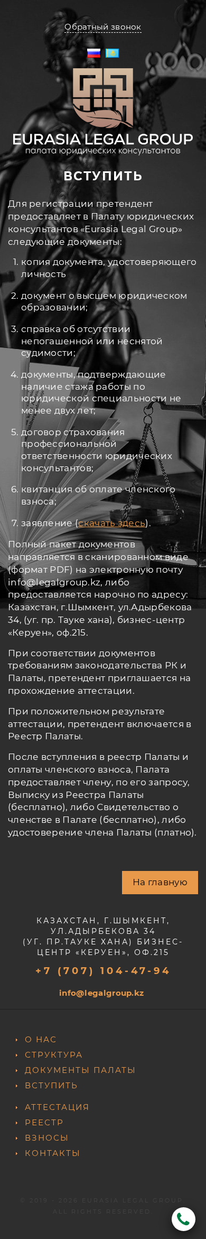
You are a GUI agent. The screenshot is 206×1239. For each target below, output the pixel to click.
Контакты (53, 1153)
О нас (41, 1039)
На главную (160, 882)
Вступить (51, 1085)
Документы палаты (80, 1070)
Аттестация (57, 1107)
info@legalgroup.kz (101, 993)
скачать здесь (111, 523)
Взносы (47, 1138)
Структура (54, 1055)
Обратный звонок (103, 27)
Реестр (44, 1122)
